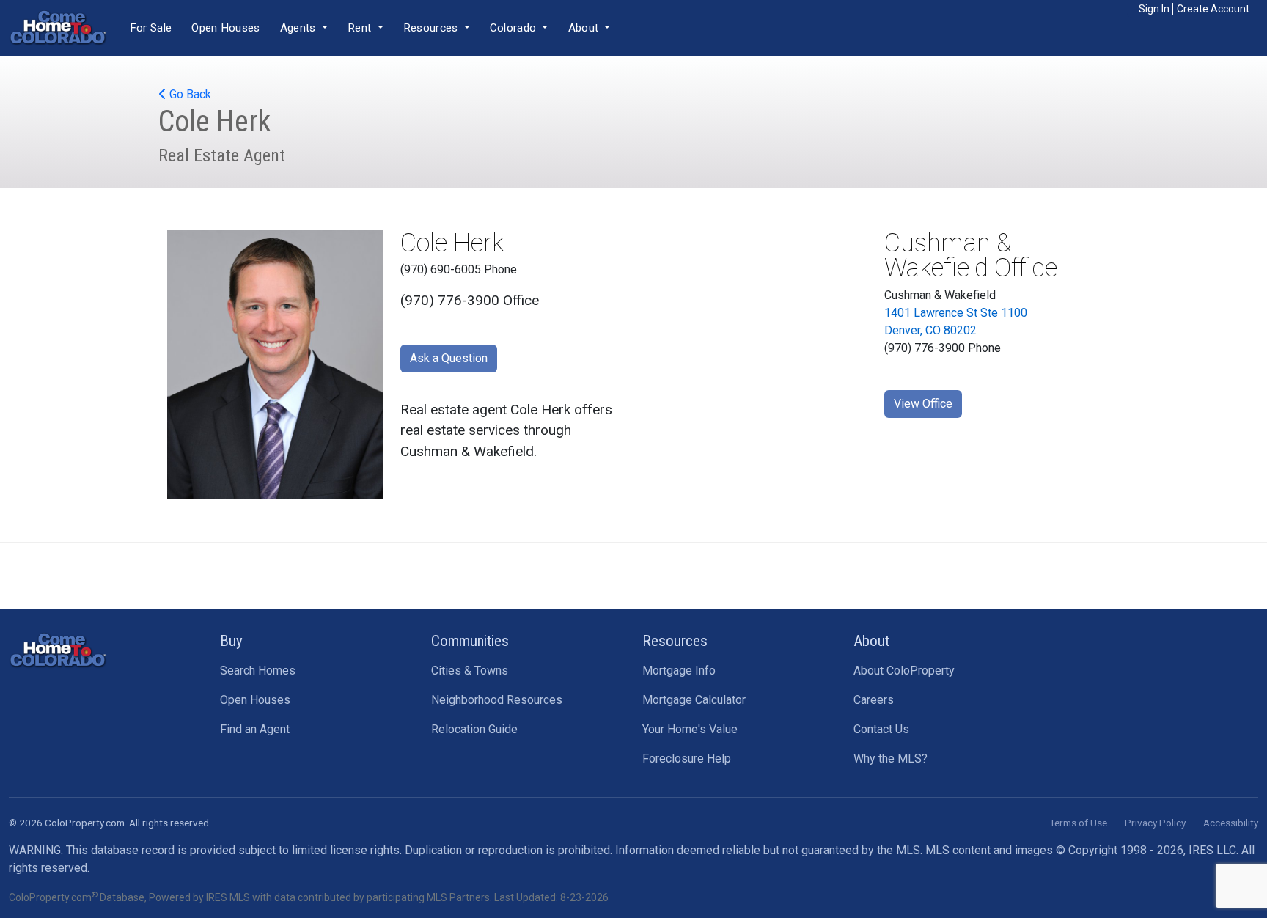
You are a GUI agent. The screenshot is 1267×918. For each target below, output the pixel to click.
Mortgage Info (679, 671)
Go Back (188, 94)
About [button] (585, 27)
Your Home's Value (690, 729)
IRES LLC (1212, 850)
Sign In (1154, 9)
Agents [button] (299, 27)
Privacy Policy (1155, 823)
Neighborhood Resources (496, 700)
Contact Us (881, 729)
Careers (873, 700)
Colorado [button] (515, 27)
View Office (923, 404)
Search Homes (257, 671)
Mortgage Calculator (694, 700)
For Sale (151, 27)
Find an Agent (255, 729)
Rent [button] (361, 27)
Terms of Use (1078, 823)
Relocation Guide (474, 729)
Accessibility (1230, 823)
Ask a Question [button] (449, 358)
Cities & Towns (469, 671)
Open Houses (225, 27)
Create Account (1213, 9)
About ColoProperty (904, 671)
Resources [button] (432, 27)
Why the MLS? (890, 758)
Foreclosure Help (686, 758)
